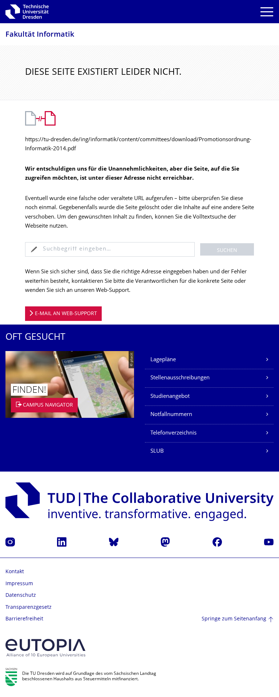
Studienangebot (170, 396)
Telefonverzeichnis (173, 433)
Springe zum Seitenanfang (234, 619)
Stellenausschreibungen (180, 378)
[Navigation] (267, 11)
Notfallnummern (171, 414)
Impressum (19, 584)
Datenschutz (20, 595)
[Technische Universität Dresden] (27, 11)
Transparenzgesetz (28, 607)
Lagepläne (163, 360)
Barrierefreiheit (24, 619)
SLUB (157, 451)
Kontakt (14, 572)
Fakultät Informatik (39, 35)
